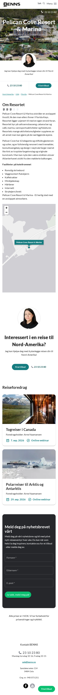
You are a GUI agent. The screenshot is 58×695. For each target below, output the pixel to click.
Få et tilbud (46, 689)
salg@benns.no (29, 662)
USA (17, 94)
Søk (40, 3)
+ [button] (6, 208)
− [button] (6, 212)
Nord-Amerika (8, 94)
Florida (24, 94)
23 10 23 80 (50, 12)
